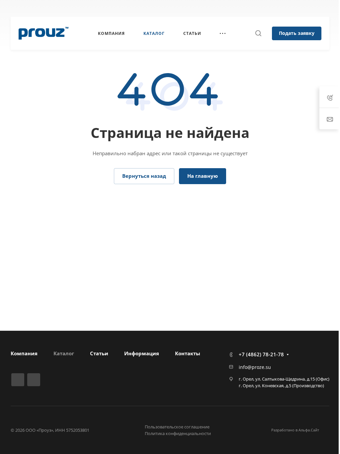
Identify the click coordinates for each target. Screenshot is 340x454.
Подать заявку (296, 33)
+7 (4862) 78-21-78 (196, 8)
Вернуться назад (144, 175)
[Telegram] (33, 379)
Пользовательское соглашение (177, 427)
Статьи (99, 353)
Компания (24, 353)
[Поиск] (258, 33)
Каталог (63, 353)
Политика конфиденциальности (178, 433)
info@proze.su (255, 367)
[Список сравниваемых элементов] (329, 8)
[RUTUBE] (17, 379)
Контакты (187, 353)
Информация (141, 353)
